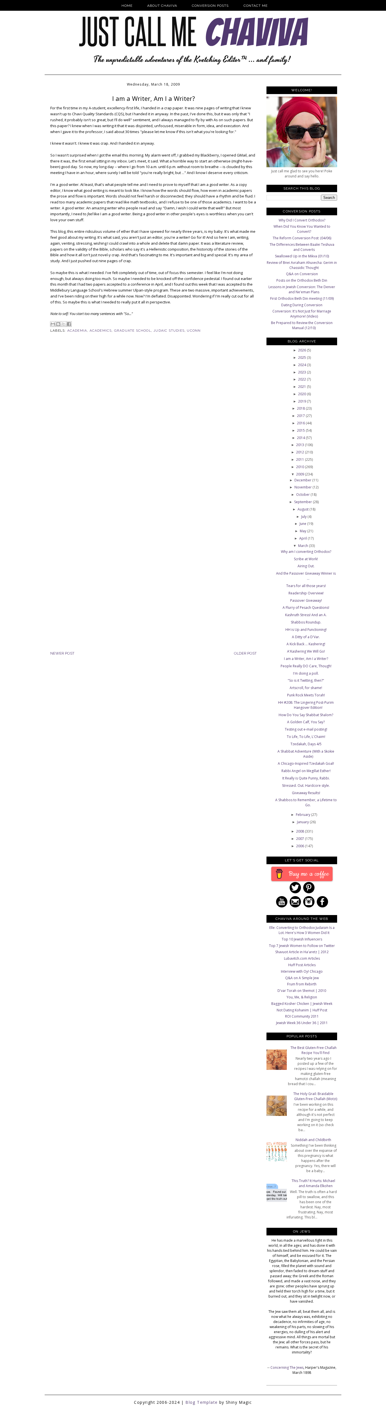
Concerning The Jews (286, 1367)
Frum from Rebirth (301, 984)
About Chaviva (162, 6)
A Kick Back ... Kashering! (306, 644)
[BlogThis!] (58, 324)
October (303, 494)
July (304, 516)
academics (101, 331)
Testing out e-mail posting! (306, 729)
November (303, 487)
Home (127, 6)
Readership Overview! (306, 593)
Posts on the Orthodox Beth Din (301, 280)
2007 (300, 838)
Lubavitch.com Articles (302, 958)
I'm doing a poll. (306, 673)
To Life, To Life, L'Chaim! (306, 736)
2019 (302, 401)
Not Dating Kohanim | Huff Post (302, 1010)
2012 (300, 452)
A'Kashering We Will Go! (306, 651)
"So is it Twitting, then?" (306, 680)
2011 (300, 459)
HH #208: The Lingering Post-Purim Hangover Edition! (306, 705)
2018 (301, 408)
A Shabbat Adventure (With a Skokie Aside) (305, 754)
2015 (301, 430)
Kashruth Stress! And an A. (306, 614)
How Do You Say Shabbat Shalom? (306, 714)
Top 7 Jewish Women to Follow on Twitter (302, 945)
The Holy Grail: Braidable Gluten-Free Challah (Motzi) (315, 1096)
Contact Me (256, 6)
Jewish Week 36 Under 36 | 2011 (302, 1022)
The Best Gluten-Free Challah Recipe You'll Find (313, 1050)
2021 (302, 386)
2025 (302, 357)
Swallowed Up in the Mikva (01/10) (302, 256)
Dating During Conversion (301, 305)
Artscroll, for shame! (306, 687)
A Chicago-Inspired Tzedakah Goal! (306, 763)
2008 (300, 831)
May (303, 531)
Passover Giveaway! (306, 600)
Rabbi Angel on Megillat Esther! (306, 770)
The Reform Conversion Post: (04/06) (302, 238)
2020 (302, 394)
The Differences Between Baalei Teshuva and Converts (302, 247)
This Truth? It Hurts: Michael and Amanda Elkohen (313, 1183)
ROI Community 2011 (302, 1016)
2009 (300, 474)
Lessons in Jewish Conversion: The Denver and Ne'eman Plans (301, 289)
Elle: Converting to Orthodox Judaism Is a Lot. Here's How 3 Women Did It (302, 930)
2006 (300, 846)
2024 (302, 364)
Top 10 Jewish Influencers (302, 939)
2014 (301, 437)
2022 (302, 379)
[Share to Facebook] (69, 324)
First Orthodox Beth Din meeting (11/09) (302, 298)
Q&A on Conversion (302, 273)
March (303, 545)
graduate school (132, 331)
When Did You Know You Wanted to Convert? (302, 229)
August (303, 509)
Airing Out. (306, 566)
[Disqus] (153, 430)
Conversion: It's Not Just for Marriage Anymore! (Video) (301, 314)
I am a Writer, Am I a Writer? (306, 658)
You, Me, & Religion (302, 997)
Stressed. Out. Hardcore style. (306, 785)
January (303, 822)
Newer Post (62, 653)
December (303, 480)
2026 (302, 350)
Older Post (245, 653)
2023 (302, 372)
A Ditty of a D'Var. (306, 637)
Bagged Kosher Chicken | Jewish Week (301, 1003)
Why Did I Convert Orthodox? (302, 220)
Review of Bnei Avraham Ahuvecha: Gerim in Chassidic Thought (302, 265)
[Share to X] (63, 324)
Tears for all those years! (306, 585)
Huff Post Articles (302, 965)
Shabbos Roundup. (306, 622)
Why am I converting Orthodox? (306, 551)
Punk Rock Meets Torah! (306, 695)
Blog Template (201, 1402)
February (303, 814)
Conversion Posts (210, 6)
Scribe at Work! (306, 559)
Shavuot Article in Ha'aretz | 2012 (302, 952)
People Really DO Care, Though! (306, 666)
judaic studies (169, 331)
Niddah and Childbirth (313, 1139)
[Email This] (53, 324)
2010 (300, 466)
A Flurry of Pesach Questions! (306, 607)
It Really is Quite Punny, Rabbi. (306, 778)
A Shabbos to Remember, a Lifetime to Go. (306, 802)
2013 (300, 444)
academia (77, 331)
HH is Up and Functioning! (306, 629)
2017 (301, 415)
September (303, 501)
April (303, 538)
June (303, 523)
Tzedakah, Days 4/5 (306, 744)
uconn (194, 331)
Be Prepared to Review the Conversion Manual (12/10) (302, 325)
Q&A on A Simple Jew (302, 978)
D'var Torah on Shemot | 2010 (301, 990)
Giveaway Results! (306, 792)
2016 (301, 423)
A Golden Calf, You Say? (306, 722)
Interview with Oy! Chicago (302, 971)
